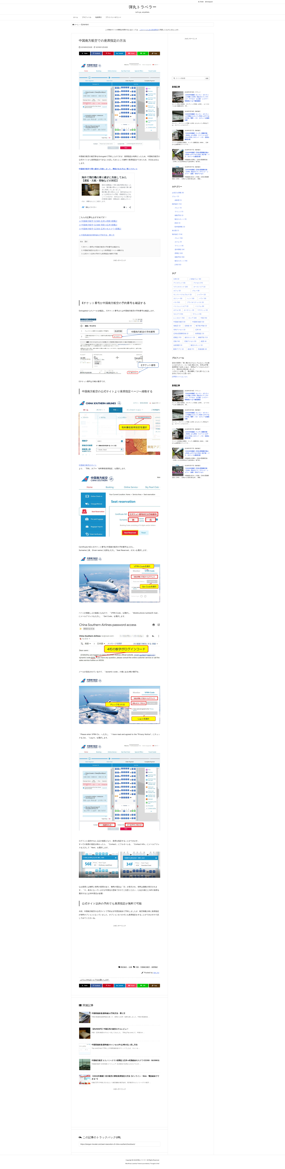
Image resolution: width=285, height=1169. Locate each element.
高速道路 (202, 349)
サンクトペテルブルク (182, 294)
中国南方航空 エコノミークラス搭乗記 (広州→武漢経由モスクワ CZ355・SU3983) (125, 1060)
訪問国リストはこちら (180, 376)
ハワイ (202, 298)
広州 (198, 330)
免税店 (177, 326)
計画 (130, 967)
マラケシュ (202, 310)
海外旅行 (86, 24)
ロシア (192, 318)
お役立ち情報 (178, 193)
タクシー (177, 298)
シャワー (201, 294)
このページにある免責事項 (148, 30)
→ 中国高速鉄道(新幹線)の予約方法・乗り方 (96, 235)
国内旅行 (177, 204)
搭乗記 (179, 253)
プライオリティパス (195, 302)
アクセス (198, 283)
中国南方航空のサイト (88, 465)
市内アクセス (179, 330)
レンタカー (179, 318)
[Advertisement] (100, 278)
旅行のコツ (190, 337)
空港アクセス (190, 341)
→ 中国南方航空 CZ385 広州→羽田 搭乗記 (98, 221)
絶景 (204, 341)
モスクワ (178, 314)
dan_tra (156, 973)
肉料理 (178, 200)
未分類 (175, 230)
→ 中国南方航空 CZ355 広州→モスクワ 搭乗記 (100, 229)
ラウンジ (179, 211)
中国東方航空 (198, 322)
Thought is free (154, 1163)
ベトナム (199, 306)
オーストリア (199, 287)
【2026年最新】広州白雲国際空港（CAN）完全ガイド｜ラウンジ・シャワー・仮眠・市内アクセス (196, 171)
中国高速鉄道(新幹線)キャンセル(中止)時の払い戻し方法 (114, 1045)
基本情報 (179, 249)
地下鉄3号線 (201, 326)
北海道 (188, 326)
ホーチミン (189, 310)
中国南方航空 (145, 967)
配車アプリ (178, 349)
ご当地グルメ (195, 279)
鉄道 (177, 223)
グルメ (175, 196)
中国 (137, 967)
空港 (176, 341)
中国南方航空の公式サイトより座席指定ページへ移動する (102, 250)
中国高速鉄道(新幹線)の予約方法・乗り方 (108, 1013)
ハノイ (190, 298)
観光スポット (181, 219)
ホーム (76, 24)
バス (176, 302)
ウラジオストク (180, 287)
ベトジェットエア (180, 306)
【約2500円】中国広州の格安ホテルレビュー (110, 1029)
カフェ (177, 291)
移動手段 (179, 215)
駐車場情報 (180, 227)
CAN (176, 279)
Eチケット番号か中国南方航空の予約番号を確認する (100, 247)
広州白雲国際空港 (180, 333)
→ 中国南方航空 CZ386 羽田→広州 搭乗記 (98, 225)
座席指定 (155, 967)
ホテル (178, 242)
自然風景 (177, 345)
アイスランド (179, 283)
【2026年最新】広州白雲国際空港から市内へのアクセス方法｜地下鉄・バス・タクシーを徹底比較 (197, 154)
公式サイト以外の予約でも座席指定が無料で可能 (99, 254)
